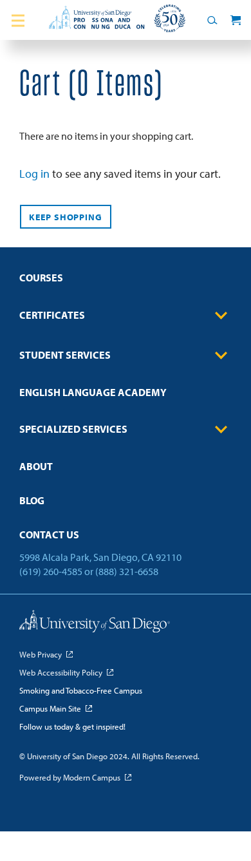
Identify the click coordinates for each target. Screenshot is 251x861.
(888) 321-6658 (126, 571)
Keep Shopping (65, 217)
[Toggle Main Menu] (18, 20)
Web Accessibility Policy (60, 672)
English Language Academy (93, 392)
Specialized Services (73, 428)
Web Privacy (40, 654)
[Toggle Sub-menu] (221, 315)
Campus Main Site (50, 708)
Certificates (52, 314)
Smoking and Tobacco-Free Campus (80, 690)
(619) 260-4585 (50, 571)
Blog (31, 500)
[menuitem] (125, 281)
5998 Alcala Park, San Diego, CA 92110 (100, 557)
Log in (34, 173)
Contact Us (49, 534)
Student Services (65, 354)
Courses (41, 277)
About (36, 466)
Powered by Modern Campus (69, 777)
